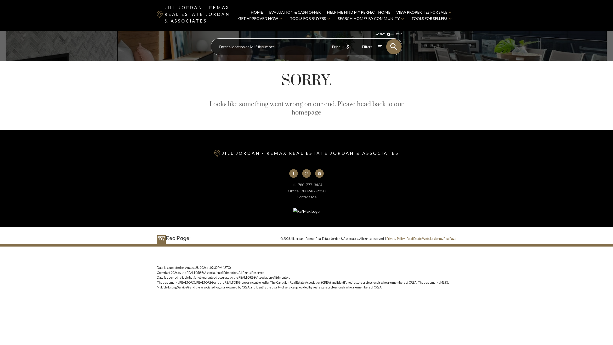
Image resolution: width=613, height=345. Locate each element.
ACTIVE (380, 34)
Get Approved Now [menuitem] (258, 18)
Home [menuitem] (257, 12)
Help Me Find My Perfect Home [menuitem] (358, 12)
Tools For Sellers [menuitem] (429, 18)
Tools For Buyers (308, 18)
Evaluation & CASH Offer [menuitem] (295, 12)
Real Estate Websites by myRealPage (431, 239)
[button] (293, 173)
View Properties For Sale (421, 12)
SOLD (399, 34)
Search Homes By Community (369, 18)
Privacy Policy (395, 239)
